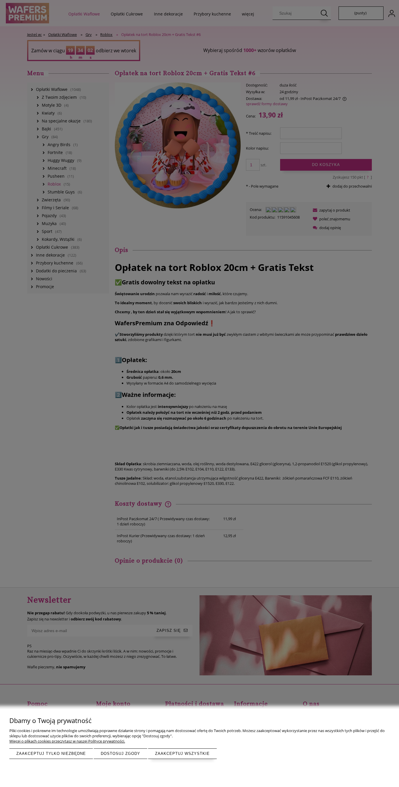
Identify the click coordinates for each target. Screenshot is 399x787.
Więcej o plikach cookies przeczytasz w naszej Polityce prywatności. (67, 741)
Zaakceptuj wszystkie (182, 753)
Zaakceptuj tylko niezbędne (51, 753)
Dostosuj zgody (120, 753)
